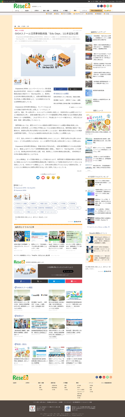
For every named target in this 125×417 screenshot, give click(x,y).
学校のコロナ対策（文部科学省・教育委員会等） (41, 207)
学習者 (91, 385)
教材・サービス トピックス (48, 212)
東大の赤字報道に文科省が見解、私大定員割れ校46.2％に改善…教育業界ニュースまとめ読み (79, 103)
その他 (107, 13)
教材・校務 (46, 10)
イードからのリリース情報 (86, 402)
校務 (40, 387)
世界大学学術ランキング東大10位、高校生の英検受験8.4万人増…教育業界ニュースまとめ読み (79, 96)
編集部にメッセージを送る (76, 107)
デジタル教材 (62, 207)
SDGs (57, 13)
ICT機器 (65, 10)
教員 (91, 387)
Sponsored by (70, 221)
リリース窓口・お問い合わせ (39, 402)
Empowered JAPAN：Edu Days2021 (25, 188)
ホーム (17, 10)
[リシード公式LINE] (107, 377)
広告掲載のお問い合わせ (52, 402)
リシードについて (67, 402)
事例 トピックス (32, 212)
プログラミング (79, 13)
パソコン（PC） (75, 207)
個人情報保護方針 (76, 402)
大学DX (37, 10)
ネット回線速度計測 (106, 382)
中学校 (63, 203)
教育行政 (55, 10)
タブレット (20, 212)
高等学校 (72, 203)
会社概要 (60, 402)
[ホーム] (15, 26)
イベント (84, 10)
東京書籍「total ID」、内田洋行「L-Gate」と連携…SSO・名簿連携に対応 (73, 100)
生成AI (27, 10)
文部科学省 (54, 385)
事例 (75, 10)
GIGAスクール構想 (62, 93)
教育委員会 (20, 207)
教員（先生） (44, 203)
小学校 (55, 203)
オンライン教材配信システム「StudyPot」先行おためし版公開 (36, 255)
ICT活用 (49, 13)
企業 (91, 389)
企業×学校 (90, 13)
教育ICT (34, 203)
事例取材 (99, 13)
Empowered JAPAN (21, 190)
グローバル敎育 (67, 13)
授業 (40, 385)
